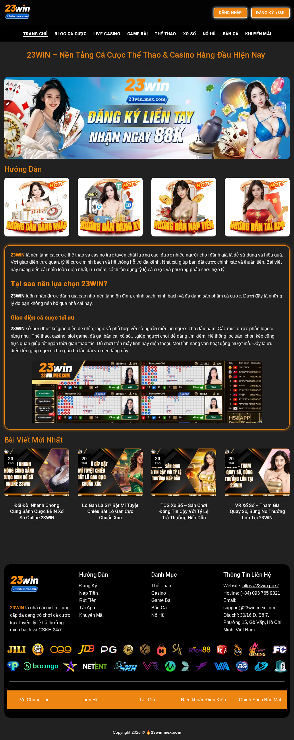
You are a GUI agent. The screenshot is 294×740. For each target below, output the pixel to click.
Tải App (87, 607)
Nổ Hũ (209, 34)
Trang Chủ (35, 34)
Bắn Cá (231, 34)
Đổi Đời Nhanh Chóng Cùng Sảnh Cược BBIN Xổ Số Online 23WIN (36, 511)
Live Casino (106, 34)
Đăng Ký (88, 585)
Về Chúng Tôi (34, 699)
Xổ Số (189, 34)
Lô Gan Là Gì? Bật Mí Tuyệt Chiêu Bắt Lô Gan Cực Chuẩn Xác (110, 511)
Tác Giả (147, 699)
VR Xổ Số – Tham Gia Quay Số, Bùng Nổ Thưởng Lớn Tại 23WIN (257, 511)
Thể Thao (165, 34)
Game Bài (137, 34)
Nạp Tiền (88, 593)
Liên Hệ (90, 699)
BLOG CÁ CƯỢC (70, 34)
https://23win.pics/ (260, 585)
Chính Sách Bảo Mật (260, 699)
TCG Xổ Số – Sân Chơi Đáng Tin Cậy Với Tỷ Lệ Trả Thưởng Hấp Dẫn (183, 511)
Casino (158, 593)
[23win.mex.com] (33, 13)
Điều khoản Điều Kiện (203, 699)
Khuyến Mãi (258, 34)
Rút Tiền (87, 600)
